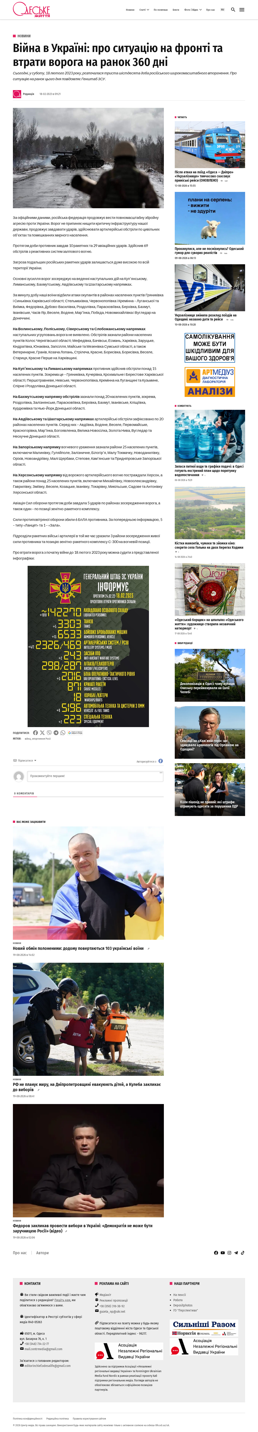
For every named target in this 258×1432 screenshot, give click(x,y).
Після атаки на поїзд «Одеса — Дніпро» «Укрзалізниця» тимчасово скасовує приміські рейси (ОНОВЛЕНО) (204, 176)
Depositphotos (182, 1305)
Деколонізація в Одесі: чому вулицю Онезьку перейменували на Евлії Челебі (207, 688)
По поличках (161, 9)
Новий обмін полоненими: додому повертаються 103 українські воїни (79, 948)
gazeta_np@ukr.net (112, 1311)
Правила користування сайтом (89, 1418)
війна (28, 738)
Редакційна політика (57, 1418)
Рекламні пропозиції (114, 1300)
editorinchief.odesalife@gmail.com (48, 1366)
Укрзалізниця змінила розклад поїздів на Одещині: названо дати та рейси (206, 317)
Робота (178, 1300)
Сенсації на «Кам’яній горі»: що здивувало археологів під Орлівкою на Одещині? (209, 745)
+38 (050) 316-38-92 (112, 1306)
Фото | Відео (191, 9)
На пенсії (179, 1295)
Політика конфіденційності (27, 1418)
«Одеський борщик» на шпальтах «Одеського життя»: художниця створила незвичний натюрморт (209, 624)
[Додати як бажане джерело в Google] (75, 732)
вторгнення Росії (41, 738)
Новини (130, 9)
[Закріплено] (242, 10)
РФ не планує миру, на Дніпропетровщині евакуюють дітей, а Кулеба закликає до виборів (87, 1087)
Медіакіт (105, 1295)
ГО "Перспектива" (185, 1310)
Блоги (176, 9)
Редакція (28, 94)
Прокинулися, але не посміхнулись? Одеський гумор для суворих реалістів (209, 251)
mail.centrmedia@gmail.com (43, 1349)
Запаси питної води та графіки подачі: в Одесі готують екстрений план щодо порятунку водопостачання (209, 470)
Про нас (210, 9)
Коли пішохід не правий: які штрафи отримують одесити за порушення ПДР (209, 804)
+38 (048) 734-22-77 (37, 1344)
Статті (142, 9)
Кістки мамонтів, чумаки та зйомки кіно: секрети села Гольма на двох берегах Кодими (209, 545)
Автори (42, 1252)
